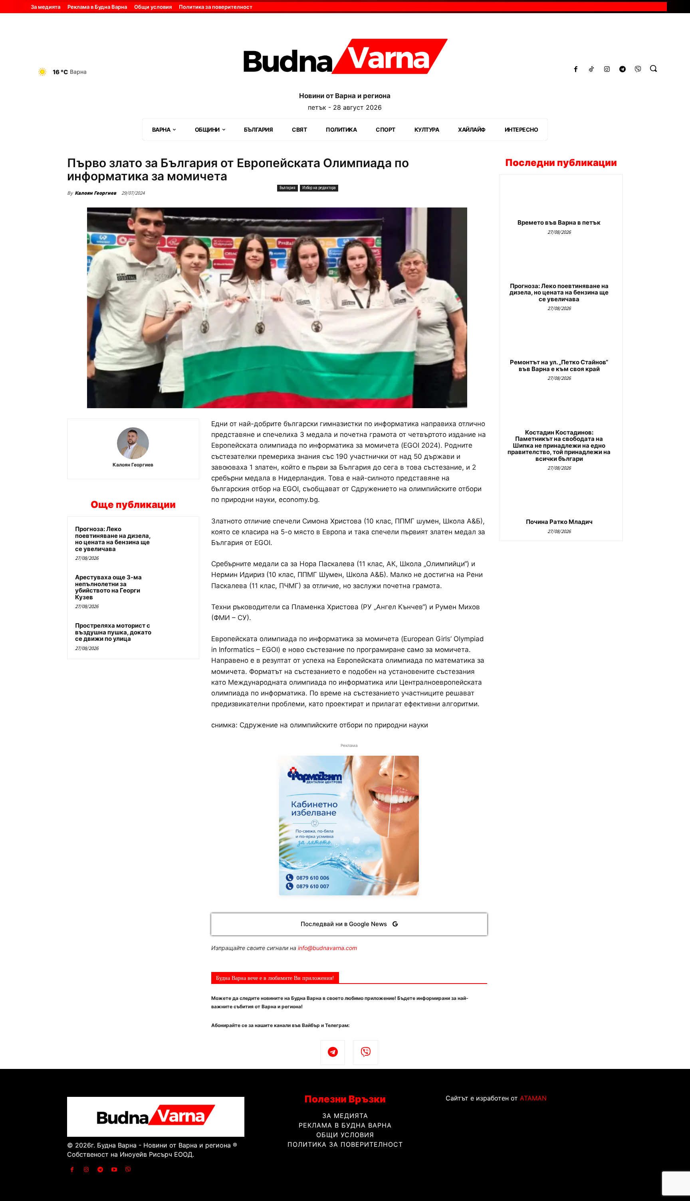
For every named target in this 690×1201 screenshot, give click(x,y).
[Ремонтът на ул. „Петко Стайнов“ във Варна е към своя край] (561, 340)
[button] (653, 68)
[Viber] (638, 69)
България (287, 188)
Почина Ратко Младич (559, 521)
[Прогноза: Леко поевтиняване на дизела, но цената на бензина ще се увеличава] (176, 539)
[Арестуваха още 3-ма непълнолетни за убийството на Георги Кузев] (176, 588)
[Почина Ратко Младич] (561, 499)
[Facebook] (576, 69)
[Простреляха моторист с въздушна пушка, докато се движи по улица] (176, 636)
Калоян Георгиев (95, 193)
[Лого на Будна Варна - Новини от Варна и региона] (345, 59)
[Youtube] (114, 1170)
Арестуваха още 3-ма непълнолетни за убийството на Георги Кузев (108, 587)
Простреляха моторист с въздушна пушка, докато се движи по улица (113, 632)
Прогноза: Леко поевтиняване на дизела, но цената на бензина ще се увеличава (113, 539)
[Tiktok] (591, 69)
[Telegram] (622, 69)
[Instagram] (607, 69)
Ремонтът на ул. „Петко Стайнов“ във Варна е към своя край (559, 365)
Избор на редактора (319, 188)
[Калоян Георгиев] (133, 443)
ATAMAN (533, 1098)
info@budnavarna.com (327, 947)
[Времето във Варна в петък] (561, 200)
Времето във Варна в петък (559, 222)
